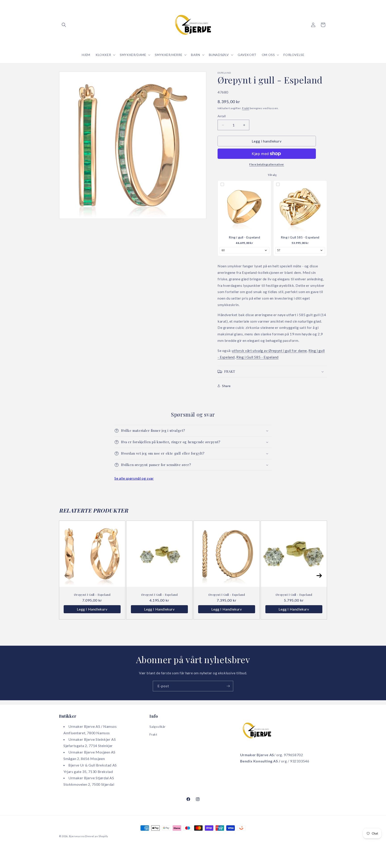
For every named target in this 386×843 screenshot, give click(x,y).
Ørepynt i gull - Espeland (92, 594)
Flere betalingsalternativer (266, 164)
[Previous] (67, 575)
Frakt (245, 108)
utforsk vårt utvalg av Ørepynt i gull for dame (269, 350)
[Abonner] (228, 686)
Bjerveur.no (77, 836)
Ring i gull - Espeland (244, 237)
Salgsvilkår (157, 726)
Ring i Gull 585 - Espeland (300, 237)
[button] (64, 25)
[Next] (319, 575)
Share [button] (226, 386)
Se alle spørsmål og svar (134, 478)
